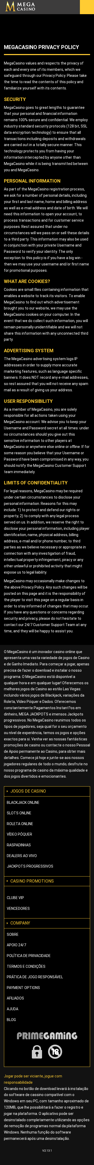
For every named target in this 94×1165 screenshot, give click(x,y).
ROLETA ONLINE (20, 824)
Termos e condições (26, 966)
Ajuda (12, 1009)
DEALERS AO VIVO (22, 856)
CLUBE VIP (15, 898)
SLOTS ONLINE (19, 813)
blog (11, 1020)
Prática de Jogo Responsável (35, 977)
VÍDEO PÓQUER (19, 834)
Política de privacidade (29, 956)
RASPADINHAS (19, 845)
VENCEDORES (18, 908)
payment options (23, 988)
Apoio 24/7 (16, 945)
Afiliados (15, 998)
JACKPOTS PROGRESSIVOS (30, 866)
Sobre (13, 934)
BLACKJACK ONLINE (23, 802)
